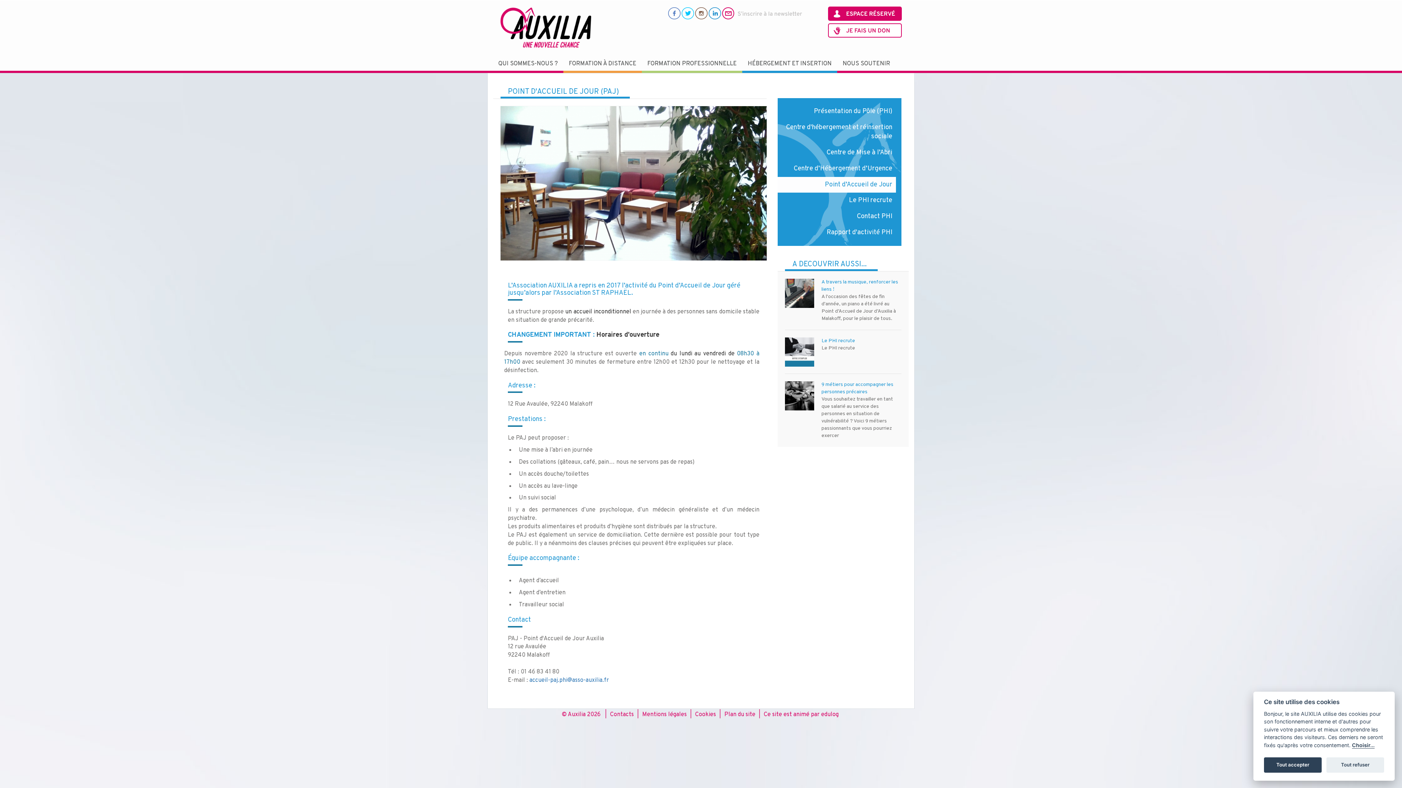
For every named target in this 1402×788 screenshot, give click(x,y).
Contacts (622, 714)
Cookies (705, 714)
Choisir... (1363, 745)
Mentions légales (664, 714)
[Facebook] (674, 13)
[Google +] (701, 13)
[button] (528, 64)
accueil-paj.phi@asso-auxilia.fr (569, 680)
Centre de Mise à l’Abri (859, 152)
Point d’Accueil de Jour (858, 185)
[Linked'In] (715, 13)
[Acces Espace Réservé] (865, 14)
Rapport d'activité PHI (859, 232)
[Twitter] (688, 13)
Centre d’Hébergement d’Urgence (843, 169)
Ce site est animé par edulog (801, 714)
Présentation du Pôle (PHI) (853, 111)
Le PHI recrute (870, 200)
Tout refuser (1355, 765)
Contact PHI (874, 216)
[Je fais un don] (865, 30)
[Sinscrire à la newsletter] (762, 13)
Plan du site (739, 714)
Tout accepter (1292, 765)
